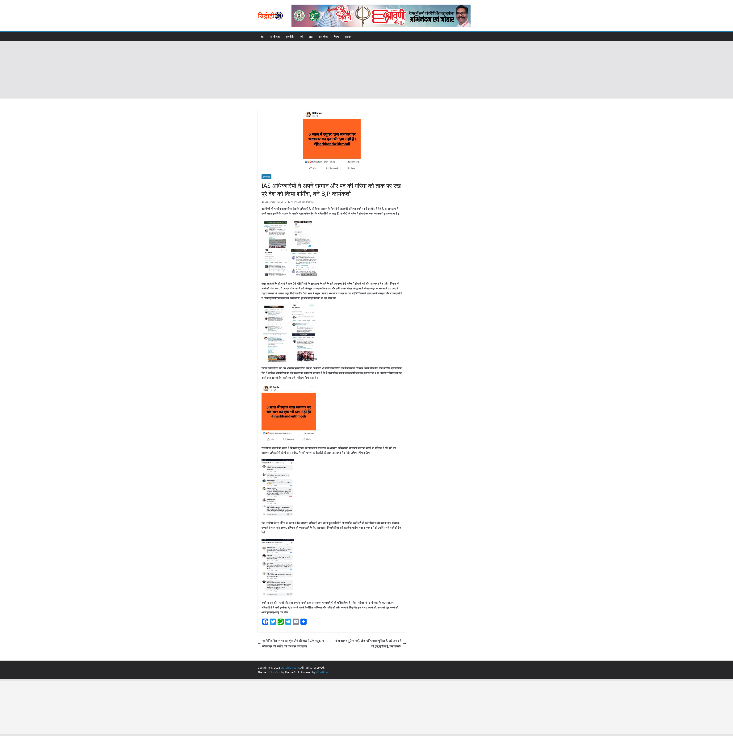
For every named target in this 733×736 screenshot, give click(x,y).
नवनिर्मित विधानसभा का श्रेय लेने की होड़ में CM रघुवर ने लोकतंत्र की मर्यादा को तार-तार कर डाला (293, 643)
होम (262, 36)
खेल (310, 36)
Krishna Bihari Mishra (302, 201)
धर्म (301, 36)
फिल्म (336, 36)
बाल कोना (323, 36)
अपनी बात (275, 36)
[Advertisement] (366, 70)
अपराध (348, 36)
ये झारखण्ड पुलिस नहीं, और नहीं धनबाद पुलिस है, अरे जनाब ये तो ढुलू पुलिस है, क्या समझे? (368, 643)
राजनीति (290, 36)
